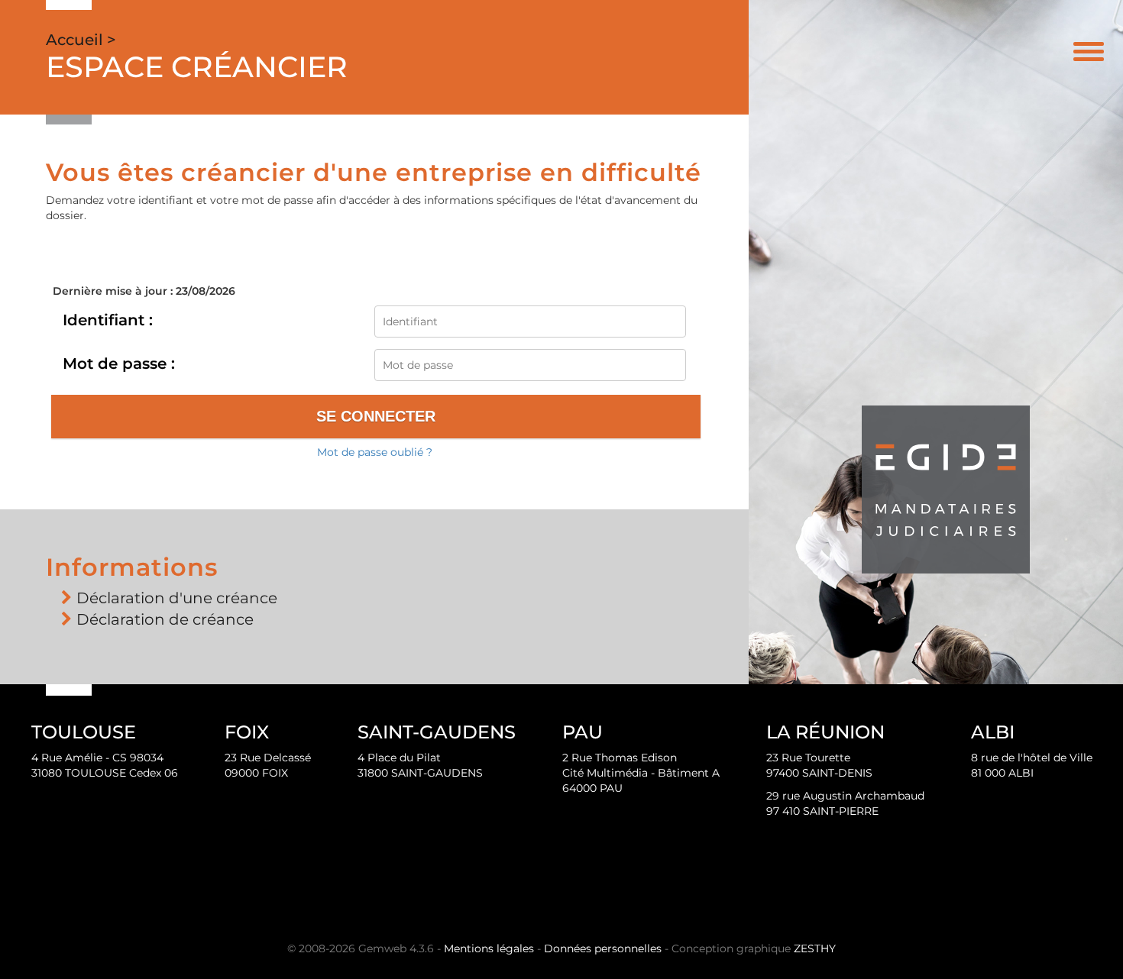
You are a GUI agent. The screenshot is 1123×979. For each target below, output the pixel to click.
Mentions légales (489, 948)
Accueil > (81, 40)
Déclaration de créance (165, 619)
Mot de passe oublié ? (374, 452)
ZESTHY (815, 948)
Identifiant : (108, 320)
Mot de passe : (119, 363)
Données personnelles (603, 948)
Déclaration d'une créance (176, 598)
